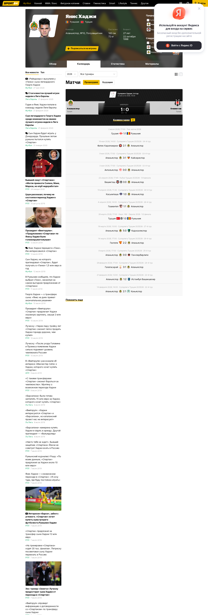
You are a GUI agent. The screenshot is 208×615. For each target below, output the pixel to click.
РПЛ (27, 189)
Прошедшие (91, 82)
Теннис (133, 3)
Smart (112, 3)
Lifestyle (122, 3)
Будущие (107, 82)
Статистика (118, 63)
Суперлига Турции (125, 93)
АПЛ (27, 373)
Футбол (27, 3)
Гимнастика (99, 3)
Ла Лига (29, 405)
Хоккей (38, 3)
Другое (144, 3)
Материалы (152, 63)
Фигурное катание (69, 3)
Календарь (83, 63)
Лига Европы (31, 99)
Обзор (52, 63)
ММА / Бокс (51, 3)
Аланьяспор (72, 33)
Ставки (86, 3)
